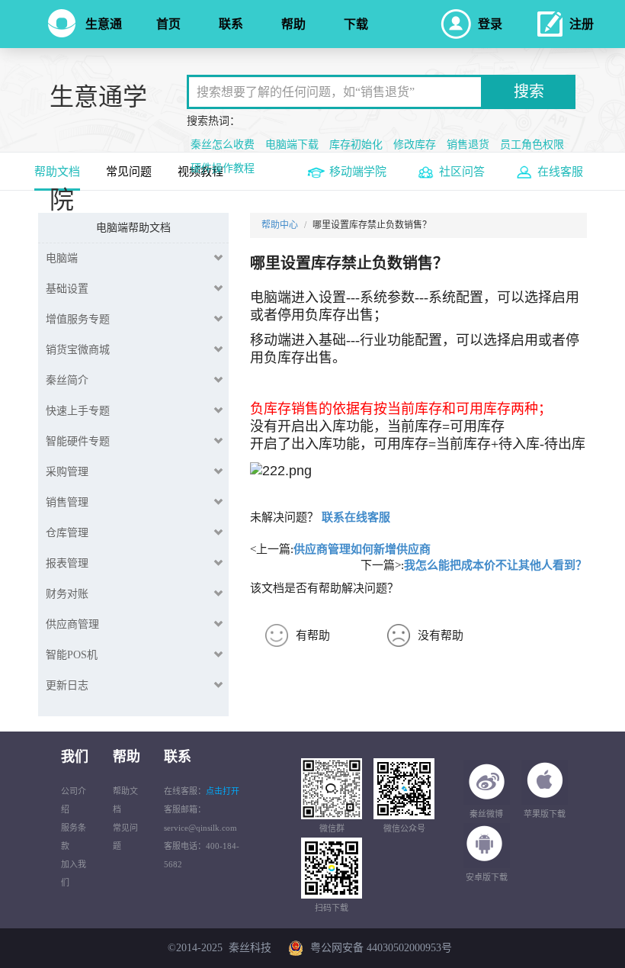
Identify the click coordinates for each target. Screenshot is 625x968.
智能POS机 (72, 655)
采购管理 (67, 472)
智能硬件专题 (78, 441)
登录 (490, 24)
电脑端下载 (292, 144)
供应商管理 (72, 624)
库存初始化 (356, 144)
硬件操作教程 (223, 168)
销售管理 (67, 502)
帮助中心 (279, 225)
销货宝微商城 (78, 349)
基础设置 (67, 288)
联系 (231, 24)
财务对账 (67, 594)
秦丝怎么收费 (223, 144)
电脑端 (62, 258)
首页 (168, 24)
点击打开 (222, 791)
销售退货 (468, 144)
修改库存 (414, 144)
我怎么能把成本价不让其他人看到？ (495, 565)
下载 (356, 24)
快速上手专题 (78, 410)
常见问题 (129, 172)
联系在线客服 (356, 517)
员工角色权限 (532, 144)
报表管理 (67, 563)
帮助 (293, 24)
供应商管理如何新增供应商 (362, 549)
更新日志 (67, 685)
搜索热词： (213, 121)
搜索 (529, 91)
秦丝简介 (67, 380)
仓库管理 (67, 533)
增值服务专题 (78, 319)
